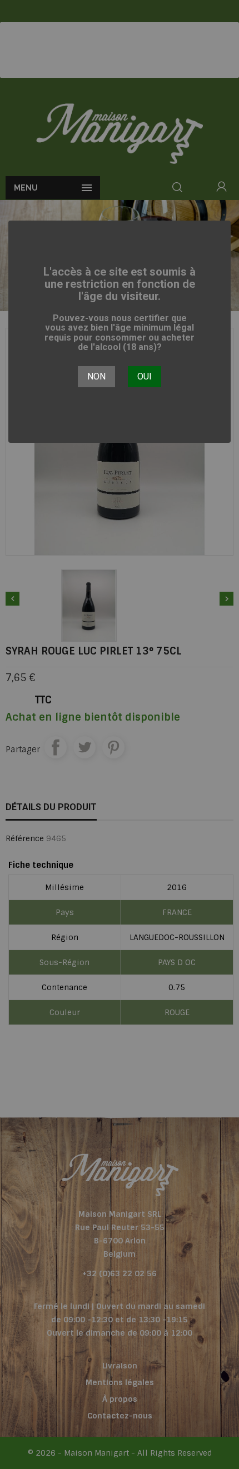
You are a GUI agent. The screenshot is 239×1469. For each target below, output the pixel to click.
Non (96, 376)
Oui (144, 376)
